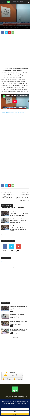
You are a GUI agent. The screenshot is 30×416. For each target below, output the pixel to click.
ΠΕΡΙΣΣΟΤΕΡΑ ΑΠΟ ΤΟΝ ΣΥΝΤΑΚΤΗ (13, 208)
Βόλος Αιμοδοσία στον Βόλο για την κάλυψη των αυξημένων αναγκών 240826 (18, 331)
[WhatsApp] (13, 32)
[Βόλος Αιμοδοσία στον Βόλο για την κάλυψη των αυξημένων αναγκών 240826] (5, 331)
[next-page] (5, 234)
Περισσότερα (5, 262)
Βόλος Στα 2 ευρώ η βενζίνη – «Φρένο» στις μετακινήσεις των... (18, 315)
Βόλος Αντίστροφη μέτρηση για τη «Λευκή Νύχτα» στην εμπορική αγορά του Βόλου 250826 (18, 213)
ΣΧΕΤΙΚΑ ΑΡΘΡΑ (7, 205)
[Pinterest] (9, 32)
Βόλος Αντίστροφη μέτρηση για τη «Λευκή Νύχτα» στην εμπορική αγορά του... (19, 308)
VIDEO (3, 215)
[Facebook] (2, 32)
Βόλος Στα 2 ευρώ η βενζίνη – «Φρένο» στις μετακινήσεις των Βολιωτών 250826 (18, 220)
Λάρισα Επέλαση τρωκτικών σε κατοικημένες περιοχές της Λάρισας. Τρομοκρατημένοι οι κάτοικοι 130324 (22, 197)
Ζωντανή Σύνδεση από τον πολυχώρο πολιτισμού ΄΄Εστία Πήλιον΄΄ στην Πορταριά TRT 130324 (7, 197)
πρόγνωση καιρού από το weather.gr (12, 381)
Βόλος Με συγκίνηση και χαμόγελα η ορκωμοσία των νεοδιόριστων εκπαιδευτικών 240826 (19, 323)
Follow (11, 244)
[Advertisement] (15, 51)
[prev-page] (2, 234)
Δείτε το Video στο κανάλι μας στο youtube (12, 112)
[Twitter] (6, 32)
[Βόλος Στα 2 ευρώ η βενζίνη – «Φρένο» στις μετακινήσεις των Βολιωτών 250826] (5, 220)
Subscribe (18, 244)
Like (5, 244)
